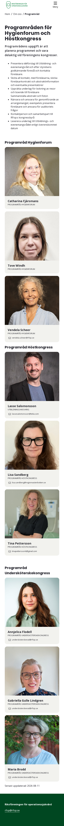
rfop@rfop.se (12, 810)
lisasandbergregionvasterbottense (29, 483)
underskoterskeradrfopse (25, 640)
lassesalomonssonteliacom (25, 414)
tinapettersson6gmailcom (24, 551)
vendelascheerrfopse (23, 338)
